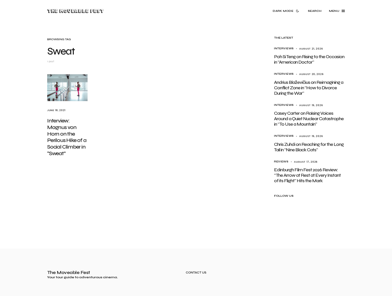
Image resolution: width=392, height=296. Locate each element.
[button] (286, 11)
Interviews (284, 48)
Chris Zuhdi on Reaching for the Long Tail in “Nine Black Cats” (309, 147)
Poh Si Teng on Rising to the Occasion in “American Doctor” (309, 59)
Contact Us (196, 272)
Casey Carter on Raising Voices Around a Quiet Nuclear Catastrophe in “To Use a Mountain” (309, 118)
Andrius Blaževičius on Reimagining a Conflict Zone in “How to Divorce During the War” (308, 88)
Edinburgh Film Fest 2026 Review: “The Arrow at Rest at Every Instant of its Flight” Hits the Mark (307, 175)
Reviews (281, 161)
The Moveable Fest (75, 11)
